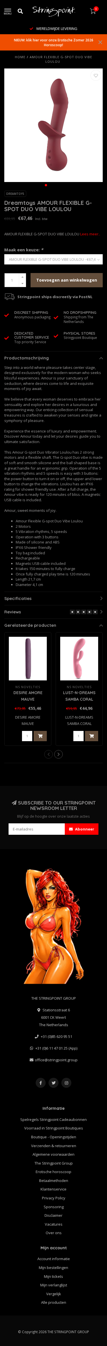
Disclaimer (53, 1215)
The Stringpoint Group (54, 1163)
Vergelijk (53, 1293)
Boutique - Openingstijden (53, 1136)
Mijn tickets (53, 1276)
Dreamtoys (15, 194)
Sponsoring (54, 1206)
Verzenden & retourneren (53, 1145)
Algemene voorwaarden (53, 1154)
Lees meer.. (90, 234)
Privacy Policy (53, 1198)
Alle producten (53, 1302)
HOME (20, 57)
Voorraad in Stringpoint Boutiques (53, 1128)
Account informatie (53, 1258)
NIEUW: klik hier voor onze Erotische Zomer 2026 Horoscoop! (53, 42)
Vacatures (53, 1224)
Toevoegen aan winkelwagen (66, 280)
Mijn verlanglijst (53, 1285)
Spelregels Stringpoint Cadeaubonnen (53, 1119)
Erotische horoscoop (53, 1171)
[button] (46, 185)
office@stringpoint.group (56, 1059)
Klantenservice (53, 1189)
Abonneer (84, 829)
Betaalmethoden (53, 1180)
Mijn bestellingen (53, 1267)
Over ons (54, 1232)
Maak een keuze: (23, 249)
